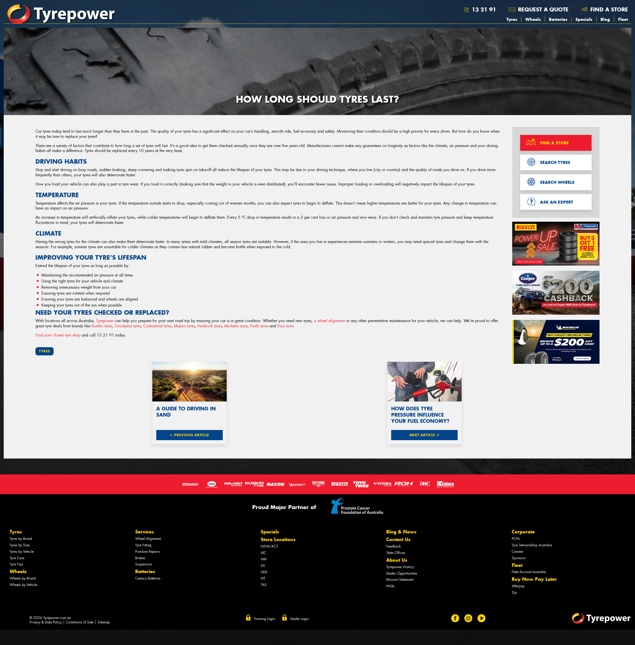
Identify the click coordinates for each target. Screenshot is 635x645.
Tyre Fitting (143, 545)
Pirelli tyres (259, 326)
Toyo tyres (285, 326)
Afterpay (518, 586)
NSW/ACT (269, 546)
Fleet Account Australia (529, 572)
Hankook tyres (209, 326)
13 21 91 (484, 9)
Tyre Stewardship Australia (532, 545)
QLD (264, 572)
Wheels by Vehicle (23, 585)
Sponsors (519, 558)
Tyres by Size (20, 545)
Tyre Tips (16, 564)
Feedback (393, 546)
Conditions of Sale (80, 622)
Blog (605, 19)
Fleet (623, 19)
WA (264, 559)
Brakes (140, 558)
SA (263, 565)
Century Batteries (147, 578)
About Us (396, 560)
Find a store (609, 9)
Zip (514, 592)
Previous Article (191, 435)
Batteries (558, 19)
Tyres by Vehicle (22, 551)
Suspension (143, 564)
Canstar (517, 551)
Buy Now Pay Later (534, 579)
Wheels (533, 19)
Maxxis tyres (184, 326)
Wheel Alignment (148, 538)
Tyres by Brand (21, 538)
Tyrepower (105, 320)
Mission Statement (399, 579)
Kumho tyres (102, 326)
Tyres (512, 19)
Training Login (264, 618)
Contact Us (398, 539)
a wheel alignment (329, 320)
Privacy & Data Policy (46, 622)
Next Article (423, 435)
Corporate (523, 532)
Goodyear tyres (128, 326)
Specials (583, 19)
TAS (264, 585)
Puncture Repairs (147, 551)
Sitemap (104, 622)
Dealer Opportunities (401, 573)
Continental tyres (157, 326)
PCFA (516, 538)
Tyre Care (17, 558)
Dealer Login (299, 618)
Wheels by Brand (22, 578)
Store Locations (278, 539)
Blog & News (401, 532)
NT (263, 578)
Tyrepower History (400, 567)
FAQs (390, 586)
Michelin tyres (236, 326)
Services (144, 532)
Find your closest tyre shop (57, 335)
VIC (263, 553)
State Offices (395, 553)
